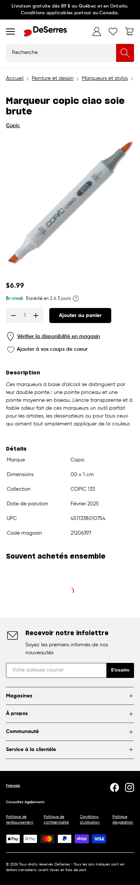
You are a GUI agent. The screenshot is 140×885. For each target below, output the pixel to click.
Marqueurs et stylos (105, 78)
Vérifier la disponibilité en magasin (58, 336)
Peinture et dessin (53, 78)
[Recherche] (125, 53)
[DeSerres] (45, 31)
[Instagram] (129, 787)
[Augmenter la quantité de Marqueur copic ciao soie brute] (35, 315)
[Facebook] (114, 787)
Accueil (15, 78)
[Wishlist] (113, 31)
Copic (13, 125)
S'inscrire (120, 670)
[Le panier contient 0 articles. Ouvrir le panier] (129, 31)
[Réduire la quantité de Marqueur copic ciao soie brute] (13, 315)
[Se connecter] (96, 31)
